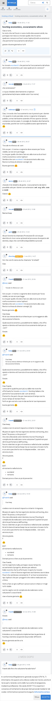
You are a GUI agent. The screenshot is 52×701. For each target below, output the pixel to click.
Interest (9, 9)
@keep (5, 283)
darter (11, 181)
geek (10, 232)
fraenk (11, 279)
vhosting (12, 256)
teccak (11, 84)
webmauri (12, 110)
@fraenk (5, 355)
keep (10, 23)
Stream (3, 9)
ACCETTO (45, 697)
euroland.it (15, 65)
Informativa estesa (42, 692)
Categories (16, 9)
